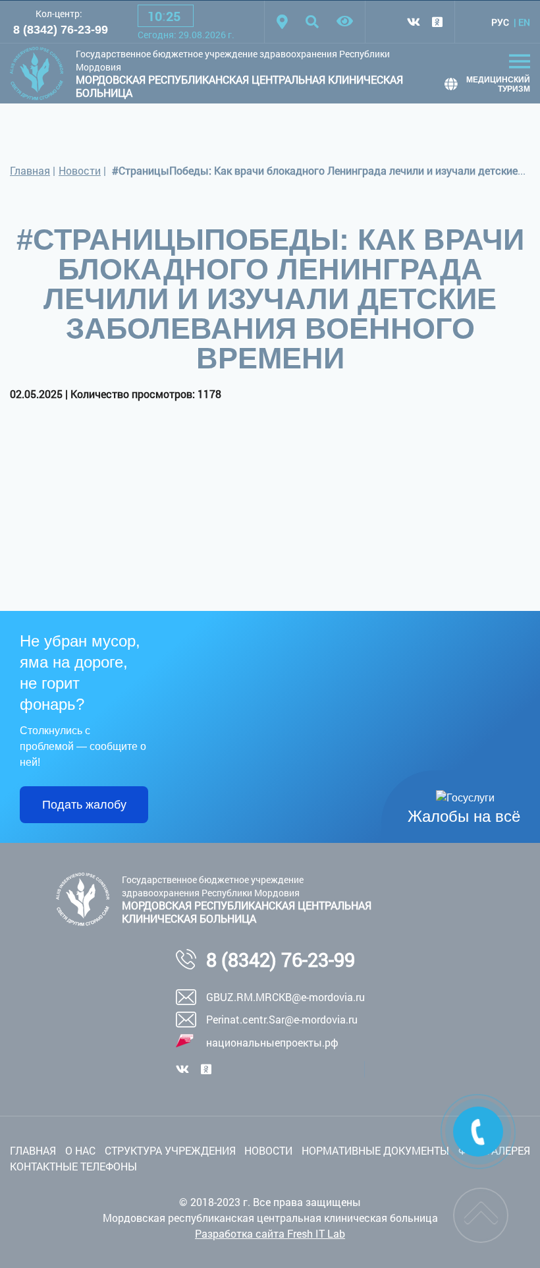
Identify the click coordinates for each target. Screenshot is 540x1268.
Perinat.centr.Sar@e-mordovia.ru (282, 1019)
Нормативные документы (375, 1150)
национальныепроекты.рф (272, 1042)
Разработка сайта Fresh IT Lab (270, 1233)
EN (524, 22)
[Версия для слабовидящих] (345, 21)
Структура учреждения (170, 1150)
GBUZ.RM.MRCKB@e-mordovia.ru (285, 997)
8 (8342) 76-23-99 (60, 29)
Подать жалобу (84, 804)
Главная (30, 170)
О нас (80, 1150)
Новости (80, 170)
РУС (500, 22)
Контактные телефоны (73, 1166)
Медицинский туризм (498, 84)
